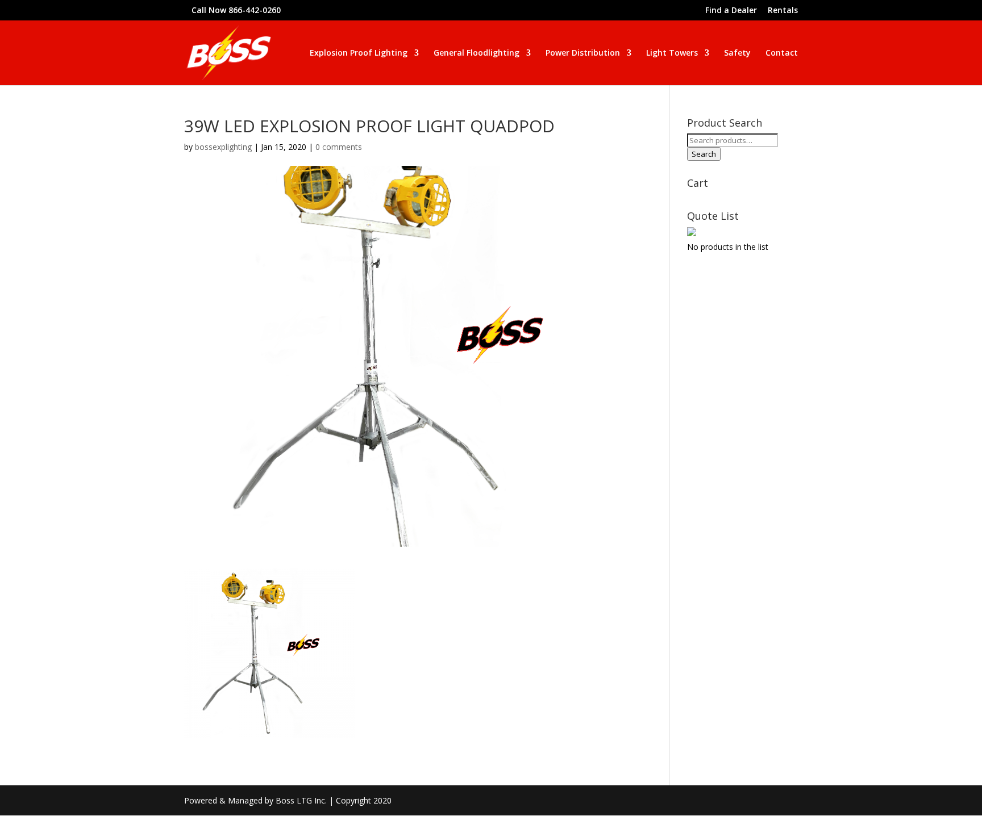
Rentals (783, 10)
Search (704, 154)
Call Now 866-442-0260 (236, 10)
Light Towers (672, 53)
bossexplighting (223, 146)
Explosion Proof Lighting (358, 53)
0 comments (338, 146)
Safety (737, 53)
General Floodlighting (476, 53)
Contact (781, 53)
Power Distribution (583, 53)
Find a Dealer (731, 10)
